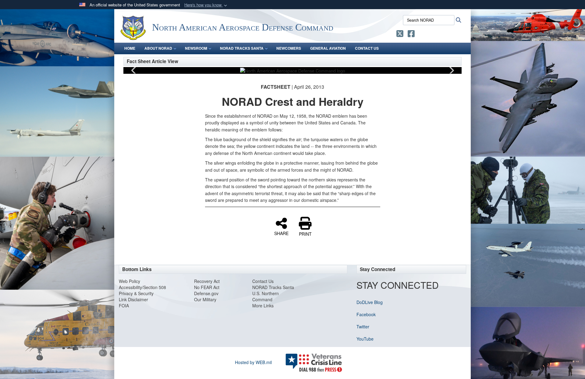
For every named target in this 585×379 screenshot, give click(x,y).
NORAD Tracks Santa (273, 287)
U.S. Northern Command (265, 296)
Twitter (362, 327)
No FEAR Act (206, 287)
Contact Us (263, 281)
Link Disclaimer (133, 299)
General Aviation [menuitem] (328, 48)
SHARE (281, 233)
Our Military (205, 299)
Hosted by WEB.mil (253, 362)
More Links (263, 305)
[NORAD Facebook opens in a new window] (411, 35)
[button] (206, 5)
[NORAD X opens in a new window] (399, 35)
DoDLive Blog (369, 302)
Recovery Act (207, 281)
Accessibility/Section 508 (142, 287)
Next (451, 70)
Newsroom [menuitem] (196, 48)
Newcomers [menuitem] (288, 48)
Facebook (366, 314)
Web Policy (129, 281)
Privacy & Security (136, 293)
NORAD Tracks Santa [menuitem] (242, 48)
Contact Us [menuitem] (367, 48)
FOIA (124, 305)
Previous (134, 70)
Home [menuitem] (129, 48)
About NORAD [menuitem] (158, 48)
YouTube (365, 339)
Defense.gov (206, 293)
